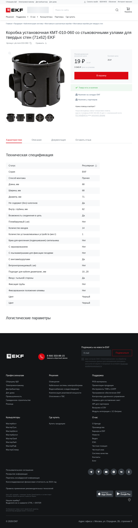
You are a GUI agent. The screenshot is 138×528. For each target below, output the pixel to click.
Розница (9, 404)
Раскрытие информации (16, 474)
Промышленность (14, 396)
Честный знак (98, 450)
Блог (94, 461)
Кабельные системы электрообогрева (65, 385)
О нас (33, 17)
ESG (94, 442)
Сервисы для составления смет (106, 400)
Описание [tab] (37, 140)
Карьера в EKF (98, 431)
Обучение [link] (112, 2)
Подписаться (122, 353)
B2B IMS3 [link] (103, 2)
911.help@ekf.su (81, 115)
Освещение (54, 381)
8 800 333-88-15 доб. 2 (97, 113)
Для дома (53, 2)
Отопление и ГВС (57, 396)
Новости (95, 435)
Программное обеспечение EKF (106, 393)
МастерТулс (11, 427)
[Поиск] (117, 10)
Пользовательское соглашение (19, 470)
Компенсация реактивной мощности (65, 393)
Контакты (96, 457)
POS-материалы (99, 381)
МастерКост (11, 423)
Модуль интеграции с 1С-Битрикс (107, 411)
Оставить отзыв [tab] (83, 140)
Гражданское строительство (18, 400)
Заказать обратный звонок (57, 358)
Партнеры (59, 17)
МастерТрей (11, 438)
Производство (98, 427)
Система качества (100, 453)
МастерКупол (12, 435)
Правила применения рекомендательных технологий (29, 488)
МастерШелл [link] (12, 431)
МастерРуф (11, 446)
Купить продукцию (57, 423)
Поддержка (21, 17)
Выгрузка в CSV (99, 407)
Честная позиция (99, 446)
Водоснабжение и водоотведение (64, 389)
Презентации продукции (103, 385)
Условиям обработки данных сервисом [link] (18, 496)
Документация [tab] (58, 140)
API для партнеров (100, 404)
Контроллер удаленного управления (108, 396)
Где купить (70, 17)
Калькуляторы (46, 17)
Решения (10, 17)
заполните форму (98, 115)
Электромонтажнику (26, 2)
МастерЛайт (11, 442)
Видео (95, 438)
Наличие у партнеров (87, 100)
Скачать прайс (92, 2)
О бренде (96, 423)
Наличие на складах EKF (89, 95)
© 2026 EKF (12, 521)
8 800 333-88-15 (56, 355)
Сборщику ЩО (11, 2)
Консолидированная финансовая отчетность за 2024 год (31, 482)
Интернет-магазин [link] (125, 2)
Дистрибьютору (42, 2)
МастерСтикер (12, 450)
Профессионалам (15, 375)
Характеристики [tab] (14, 140)
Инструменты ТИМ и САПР (104, 389)
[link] (91, 472)
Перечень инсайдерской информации (23, 478)
